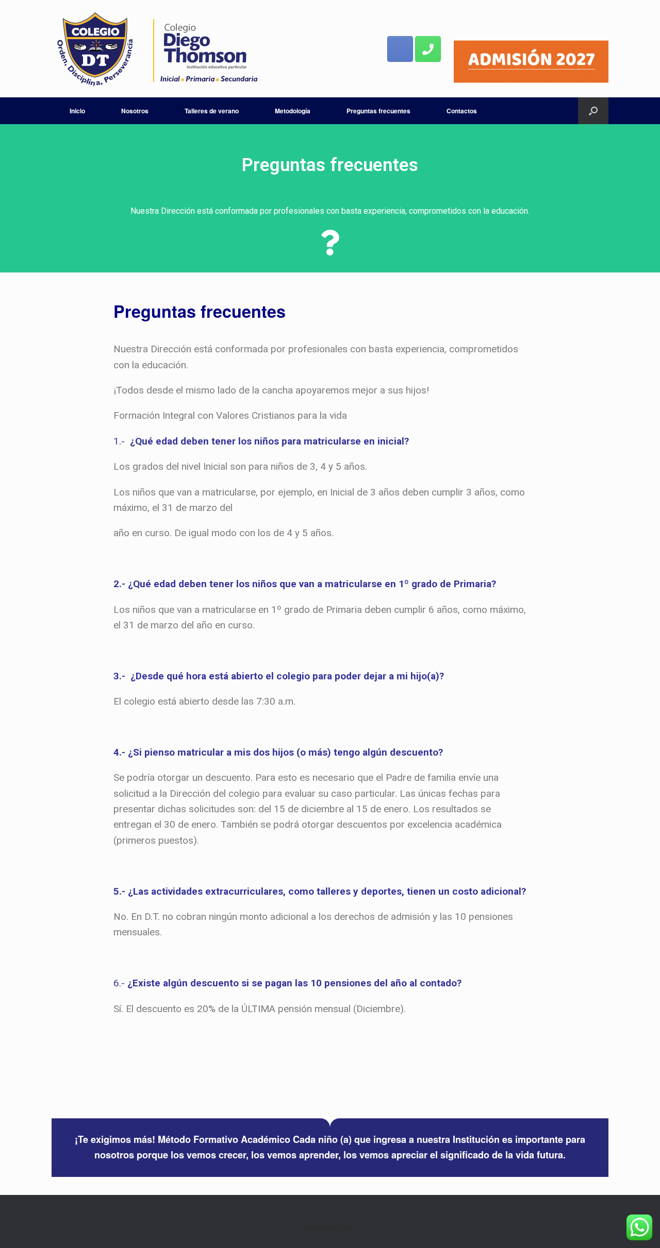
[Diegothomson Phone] (428, 49)
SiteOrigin (323, 1227)
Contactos (462, 110)
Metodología (292, 110)
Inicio (77, 110)
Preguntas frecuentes (378, 110)
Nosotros (134, 110)
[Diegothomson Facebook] (400, 49)
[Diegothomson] (157, 48)
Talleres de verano (212, 110)
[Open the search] (593, 110)
